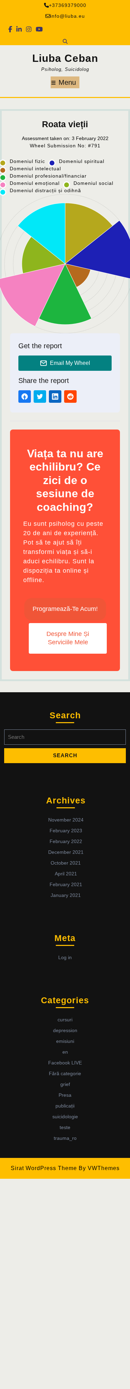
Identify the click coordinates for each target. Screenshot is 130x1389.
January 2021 (66, 895)
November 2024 (66, 820)
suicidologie (65, 1116)
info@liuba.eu (67, 16)
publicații (65, 1106)
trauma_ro (65, 1138)
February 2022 (66, 841)
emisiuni (65, 1041)
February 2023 (66, 830)
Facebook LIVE (65, 1062)
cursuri (65, 1019)
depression (65, 1030)
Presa (65, 1095)
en (65, 1052)
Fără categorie (65, 1073)
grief (65, 1084)
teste (65, 1127)
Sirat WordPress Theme (44, 1168)
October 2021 (66, 863)
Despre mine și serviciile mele (67, 638)
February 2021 (66, 884)
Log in (65, 957)
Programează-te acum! (65, 608)
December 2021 (66, 852)
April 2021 (66, 873)
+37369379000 (67, 5)
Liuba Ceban (65, 58)
